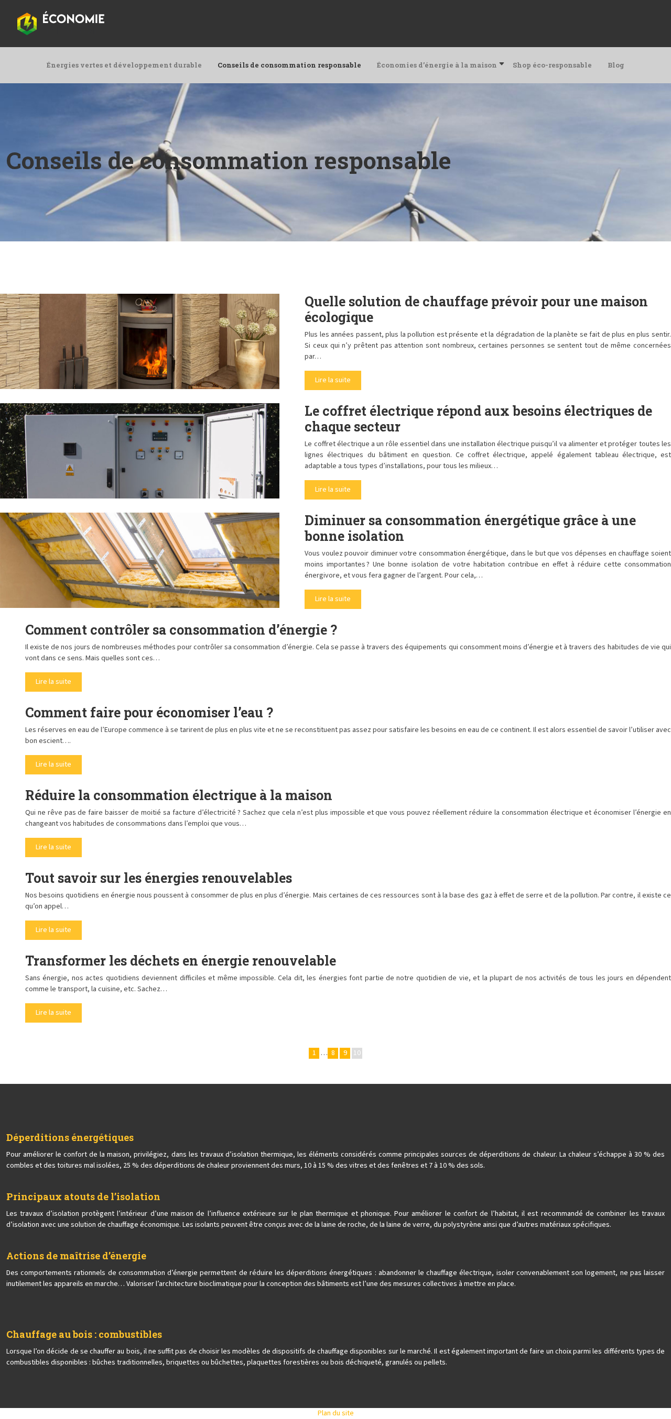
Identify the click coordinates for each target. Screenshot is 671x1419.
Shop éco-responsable (552, 65)
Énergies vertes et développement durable (124, 65)
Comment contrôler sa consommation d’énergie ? (181, 629)
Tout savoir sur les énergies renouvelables (158, 877)
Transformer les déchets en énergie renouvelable (180, 960)
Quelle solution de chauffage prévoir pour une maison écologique (476, 309)
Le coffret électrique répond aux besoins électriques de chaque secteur (478, 418)
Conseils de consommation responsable (289, 65)
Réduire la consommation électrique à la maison (178, 795)
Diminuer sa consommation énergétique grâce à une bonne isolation (470, 528)
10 (357, 1053)
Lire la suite (333, 380)
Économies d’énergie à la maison (437, 65)
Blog (616, 65)
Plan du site (336, 1413)
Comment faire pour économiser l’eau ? (149, 712)
